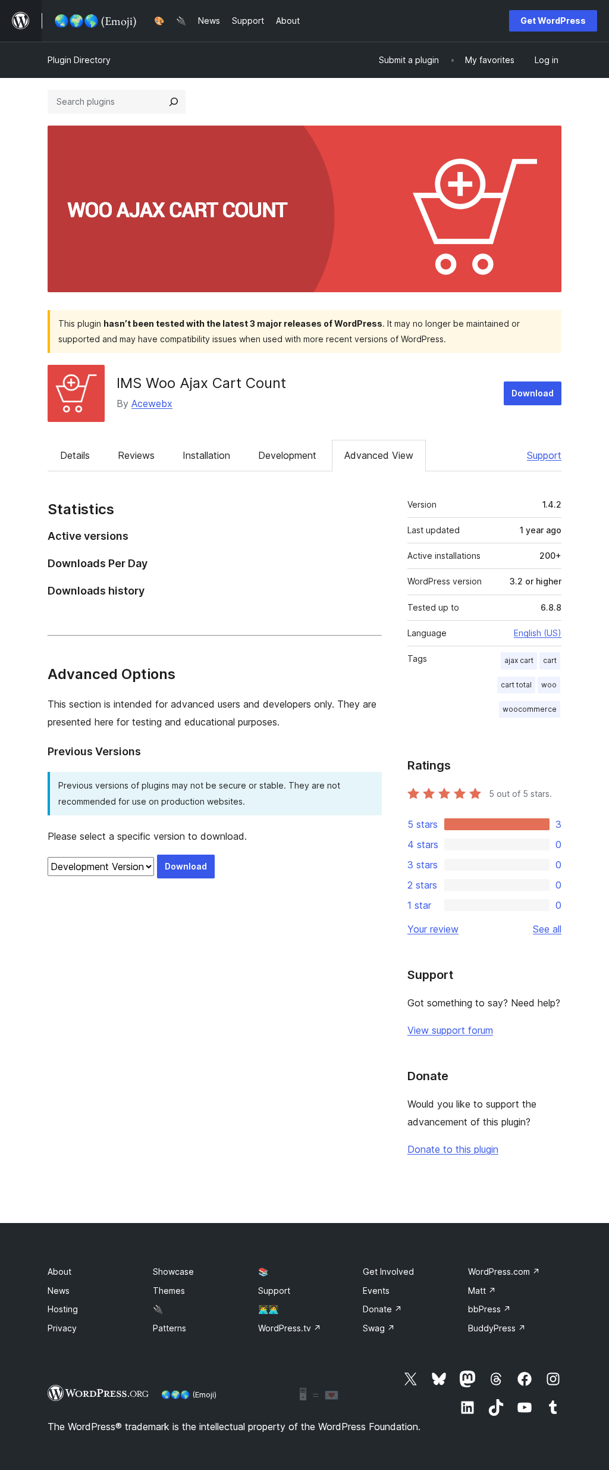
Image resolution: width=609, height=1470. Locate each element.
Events (376, 1291)
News (59, 1291)
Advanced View (378, 455)
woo (549, 684)
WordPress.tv (289, 1328)
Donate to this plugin (452, 1149)
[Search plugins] (174, 102)
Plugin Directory (79, 60)
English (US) (537, 633)
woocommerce (530, 709)
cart (550, 660)
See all (547, 929)
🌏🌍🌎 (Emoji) (188, 1394)
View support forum (450, 1030)
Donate (382, 1309)
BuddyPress (497, 1328)
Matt (482, 1291)
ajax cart (518, 660)
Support (544, 455)
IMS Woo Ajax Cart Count (201, 383)
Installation (206, 455)
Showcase (173, 1271)
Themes (169, 1291)
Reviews (136, 455)
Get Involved (388, 1271)
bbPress (489, 1309)
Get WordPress (553, 20)
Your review (433, 929)
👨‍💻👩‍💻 (268, 1309)
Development (287, 455)
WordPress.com (504, 1271)
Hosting (63, 1309)
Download (532, 393)
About (59, 1271)
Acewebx (151, 403)
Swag (379, 1328)
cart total (516, 684)
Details (75, 455)
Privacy (62, 1328)
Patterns (169, 1328)
